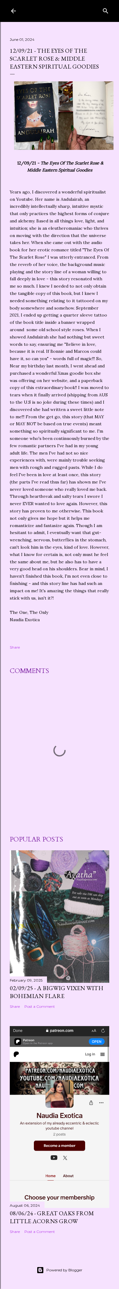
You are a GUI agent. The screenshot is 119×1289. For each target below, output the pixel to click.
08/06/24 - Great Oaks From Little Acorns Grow (52, 1217)
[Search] (105, 10)
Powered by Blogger (64, 1270)
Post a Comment (39, 1006)
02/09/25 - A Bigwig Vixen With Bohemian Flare (56, 992)
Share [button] (15, 647)
